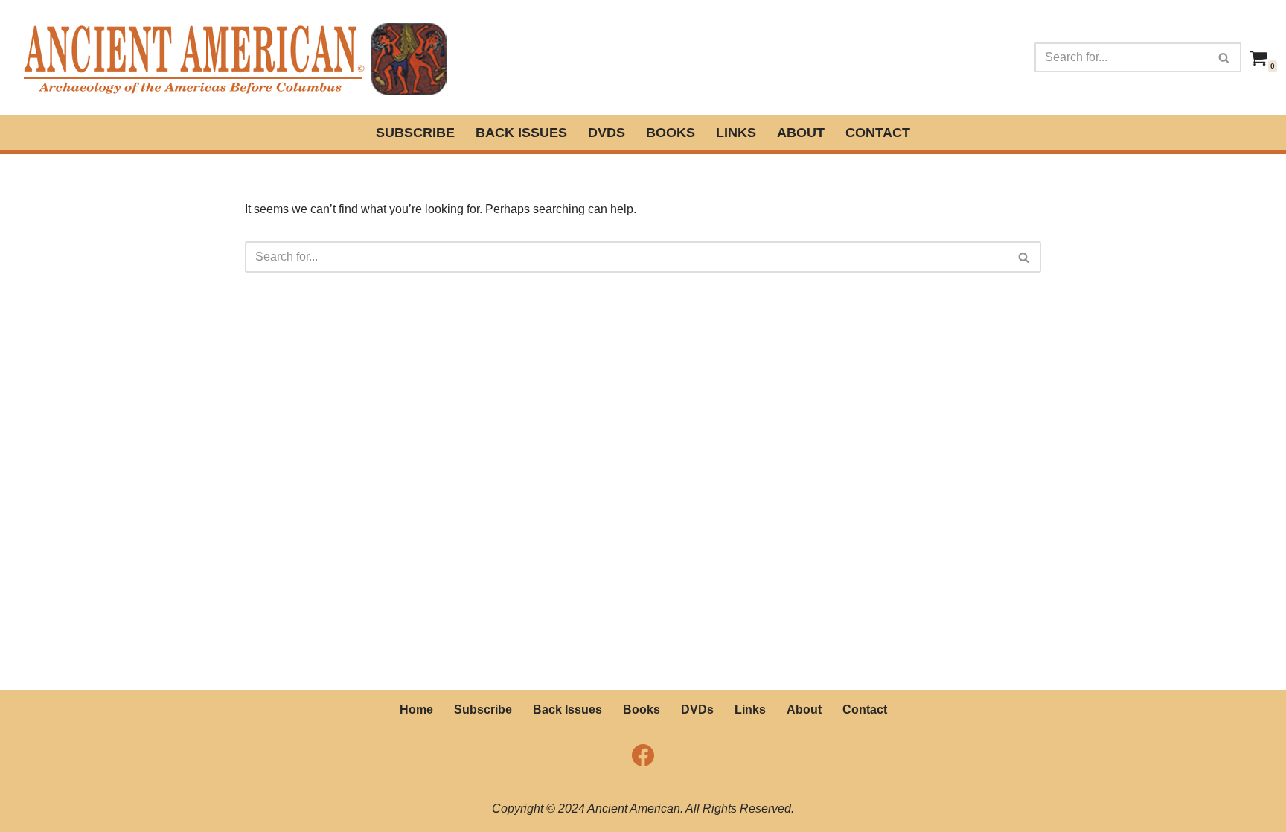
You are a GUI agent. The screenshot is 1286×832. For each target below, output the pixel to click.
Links (736, 132)
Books (670, 132)
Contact (877, 132)
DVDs (606, 132)
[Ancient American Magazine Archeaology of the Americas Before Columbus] (233, 57)
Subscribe (415, 132)
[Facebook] (643, 755)
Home (416, 709)
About (801, 132)
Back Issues (521, 132)
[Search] (1224, 57)
